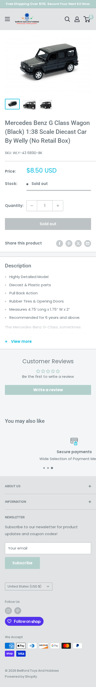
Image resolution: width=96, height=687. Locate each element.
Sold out (48, 224)
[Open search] (67, 19)
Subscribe (22, 563)
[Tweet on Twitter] (78, 243)
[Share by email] (87, 243)
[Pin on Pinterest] (68, 243)
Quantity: (14, 205)
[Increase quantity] (58, 206)
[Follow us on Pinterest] (17, 610)
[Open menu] (7, 19)
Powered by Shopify (21, 676)
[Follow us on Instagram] (8, 610)
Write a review (48, 390)
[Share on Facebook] (59, 243)
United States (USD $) (24, 586)
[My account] (77, 19)
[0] (87, 19)
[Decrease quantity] (32, 206)
